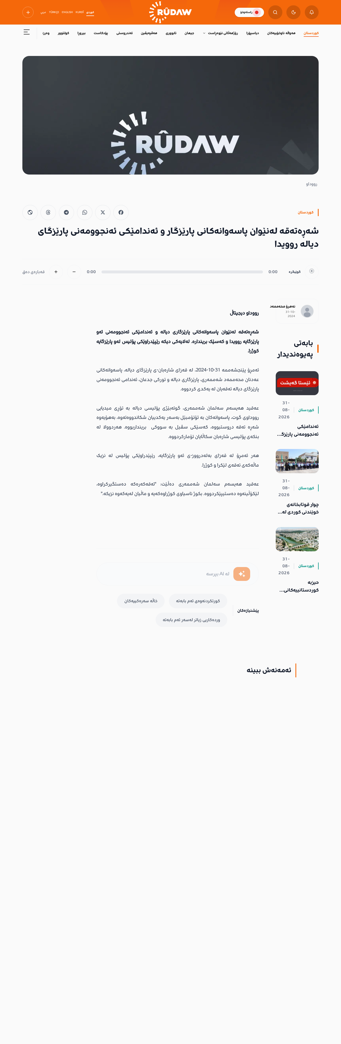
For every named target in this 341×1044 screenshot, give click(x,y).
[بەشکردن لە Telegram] (66, 212)
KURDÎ (80, 12)
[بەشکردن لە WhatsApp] (84, 212)
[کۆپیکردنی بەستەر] (30, 212)
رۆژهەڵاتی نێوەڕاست (223, 33)
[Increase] (56, 272)
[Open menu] (26, 33)
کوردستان (311, 33)
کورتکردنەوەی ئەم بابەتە (198, 601)
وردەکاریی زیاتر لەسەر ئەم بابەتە (191, 620)
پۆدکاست (101, 33)
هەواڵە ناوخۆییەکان (281, 33)
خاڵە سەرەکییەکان (140, 601)
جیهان (189, 33)
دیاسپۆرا (252, 33)
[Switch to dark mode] (293, 12)
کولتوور (63, 33)
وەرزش (44, 33)
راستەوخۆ (246, 12)
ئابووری (171, 33)
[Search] (275, 12)
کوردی (90, 12)
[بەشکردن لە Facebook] (121, 212)
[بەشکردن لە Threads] (48, 212)
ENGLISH (67, 12)
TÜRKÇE (54, 12)
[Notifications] (312, 12)
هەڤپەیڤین (149, 33)
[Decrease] (74, 272)
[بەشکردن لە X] (103, 212)
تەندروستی (124, 33)
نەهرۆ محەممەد (282, 306)
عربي (43, 12)
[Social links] (28, 12)
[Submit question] (241, 574)
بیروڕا (82, 33)
